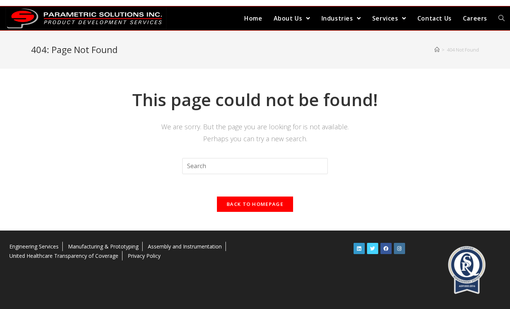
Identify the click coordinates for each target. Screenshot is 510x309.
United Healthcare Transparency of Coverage (63, 255)
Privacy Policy (144, 255)
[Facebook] (386, 248)
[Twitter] (372, 248)
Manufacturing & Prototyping (103, 246)
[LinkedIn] (359, 248)
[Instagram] (399, 248)
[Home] (437, 49)
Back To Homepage (255, 204)
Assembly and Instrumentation (185, 246)
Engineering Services (34, 246)
